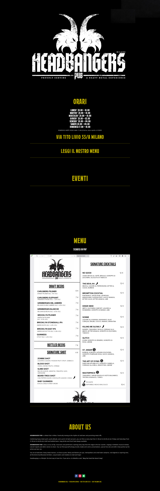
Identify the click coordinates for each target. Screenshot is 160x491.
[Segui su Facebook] (76, 475)
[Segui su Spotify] (83, 475)
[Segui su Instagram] (80, 475)
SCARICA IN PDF (80, 249)
